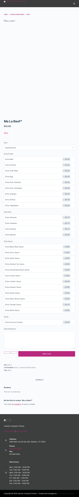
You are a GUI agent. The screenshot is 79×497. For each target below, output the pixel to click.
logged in (17, 404)
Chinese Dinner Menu (27, 367)
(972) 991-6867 (15, 449)
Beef (16, 367)
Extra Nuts (7, 212)
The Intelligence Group (65, 493)
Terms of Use (21, 431)
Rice (5, 143)
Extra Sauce (8, 241)
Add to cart (46, 354)
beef (10, 370)
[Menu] (74, 4)
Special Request (10, 329)
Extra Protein (8, 154)
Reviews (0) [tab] (39, 380)
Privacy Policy (9, 431)
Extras (6, 317)
